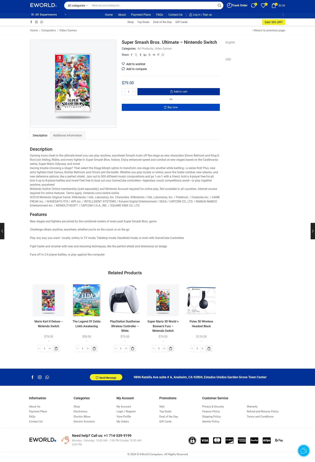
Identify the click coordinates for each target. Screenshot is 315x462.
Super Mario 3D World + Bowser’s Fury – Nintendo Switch (163, 326)
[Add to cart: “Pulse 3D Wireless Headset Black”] (208, 348)
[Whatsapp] (47, 377)
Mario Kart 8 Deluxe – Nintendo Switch (48, 324)
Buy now (173, 107)
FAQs (159, 14)
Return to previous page (269, 30)
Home (109, 14)
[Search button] (219, 5)
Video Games (68, 30)
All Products (145, 48)
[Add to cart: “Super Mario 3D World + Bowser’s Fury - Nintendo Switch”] (170, 348)
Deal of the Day (162, 22)
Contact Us (175, 14)
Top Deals (143, 22)
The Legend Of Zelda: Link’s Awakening (87, 324)
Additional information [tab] (67, 135)
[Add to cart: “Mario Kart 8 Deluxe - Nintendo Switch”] (56, 348)
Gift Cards (181, 22)
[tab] (40, 135)
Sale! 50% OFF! (274, 22)
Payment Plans (141, 14)
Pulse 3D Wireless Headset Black (201, 324)
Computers (48, 30)
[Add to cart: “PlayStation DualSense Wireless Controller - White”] (132, 348)
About (122, 14)
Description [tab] (40, 135)
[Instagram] (36, 22)
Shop (130, 22)
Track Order (240, 5)
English (230, 42)
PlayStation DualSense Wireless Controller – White (125, 326)
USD (228, 59)
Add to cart (180, 91)
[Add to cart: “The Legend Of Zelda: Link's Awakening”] (94, 348)
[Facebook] (31, 22)
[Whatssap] (41, 22)
